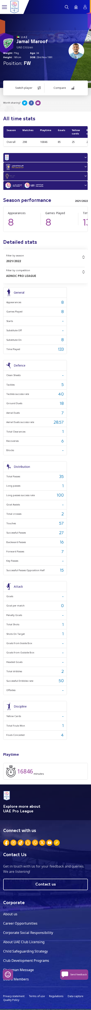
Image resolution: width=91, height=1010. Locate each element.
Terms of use (37, 996)
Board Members (16, 979)
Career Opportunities (20, 923)
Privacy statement (14, 996)
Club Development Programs (26, 960)
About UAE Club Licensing (23, 942)
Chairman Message (18, 970)
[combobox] (45, 261)
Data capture (75, 996)
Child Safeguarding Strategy (25, 951)
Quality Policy (11, 1000)
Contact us (45, 884)
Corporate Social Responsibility (28, 932)
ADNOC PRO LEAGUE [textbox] (21, 276)
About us (10, 914)
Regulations (56, 996)
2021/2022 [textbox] (13, 261)
